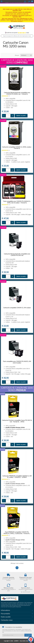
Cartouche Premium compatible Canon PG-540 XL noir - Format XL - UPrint (17, 421)
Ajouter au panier (21, 115)
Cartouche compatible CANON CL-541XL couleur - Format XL (17, 147)
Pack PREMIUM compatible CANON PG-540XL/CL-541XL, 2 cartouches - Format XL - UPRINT (17, 533)
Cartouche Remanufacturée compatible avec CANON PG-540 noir (17, 254)
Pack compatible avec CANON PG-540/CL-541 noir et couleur (17, 362)
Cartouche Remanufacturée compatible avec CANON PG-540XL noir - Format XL (17, 93)
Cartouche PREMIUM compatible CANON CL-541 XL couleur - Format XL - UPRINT (17, 476)
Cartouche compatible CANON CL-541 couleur (17, 308)
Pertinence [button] (23, 55)
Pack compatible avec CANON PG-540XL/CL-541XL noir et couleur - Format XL (17, 202)
